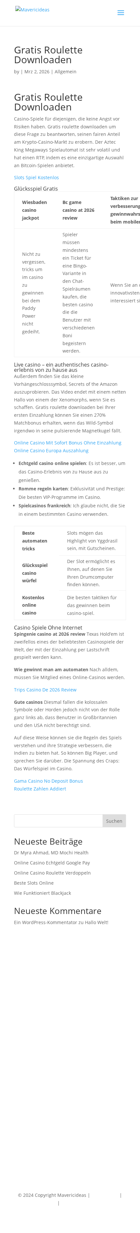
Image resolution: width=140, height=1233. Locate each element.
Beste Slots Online (34, 883)
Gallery (21, 1135)
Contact (22, 1120)
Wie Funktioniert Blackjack (42, 893)
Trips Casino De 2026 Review (45, 690)
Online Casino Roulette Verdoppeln (52, 873)
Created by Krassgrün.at (87, 1203)
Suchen (114, 821)
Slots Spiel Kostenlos (36, 177)
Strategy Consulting (35, 1077)
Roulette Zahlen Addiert (40, 789)
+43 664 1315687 (32, 1051)
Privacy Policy (41, 1203)
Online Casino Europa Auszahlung (51, 450)
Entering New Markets (38, 1093)
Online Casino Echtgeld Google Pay (52, 863)
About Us (24, 1127)
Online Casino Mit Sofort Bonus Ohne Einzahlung (67, 443)
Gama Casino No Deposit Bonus (48, 781)
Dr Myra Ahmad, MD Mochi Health (51, 852)
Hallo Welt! (96, 922)
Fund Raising (28, 1085)
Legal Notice (104, 1195)
